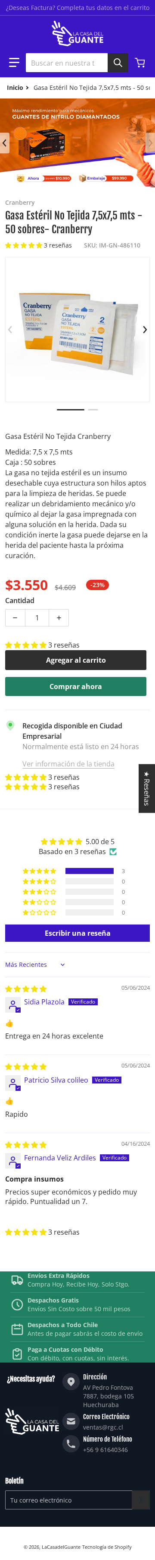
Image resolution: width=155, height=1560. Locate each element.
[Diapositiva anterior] (4, 143)
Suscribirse (141, 1499)
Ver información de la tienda (68, 764)
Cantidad (19, 600)
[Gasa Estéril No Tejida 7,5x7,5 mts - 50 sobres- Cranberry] (70, 409)
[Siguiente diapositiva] (150, 143)
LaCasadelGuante (61, 1547)
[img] (25, 989)
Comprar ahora (76, 686)
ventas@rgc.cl (103, 1427)
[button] (14, 62)
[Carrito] (141, 63)
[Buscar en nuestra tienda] (118, 62)
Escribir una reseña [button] (78, 933)
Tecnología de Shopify (107, 1547)
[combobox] (73, 62)
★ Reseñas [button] (147, 788)
